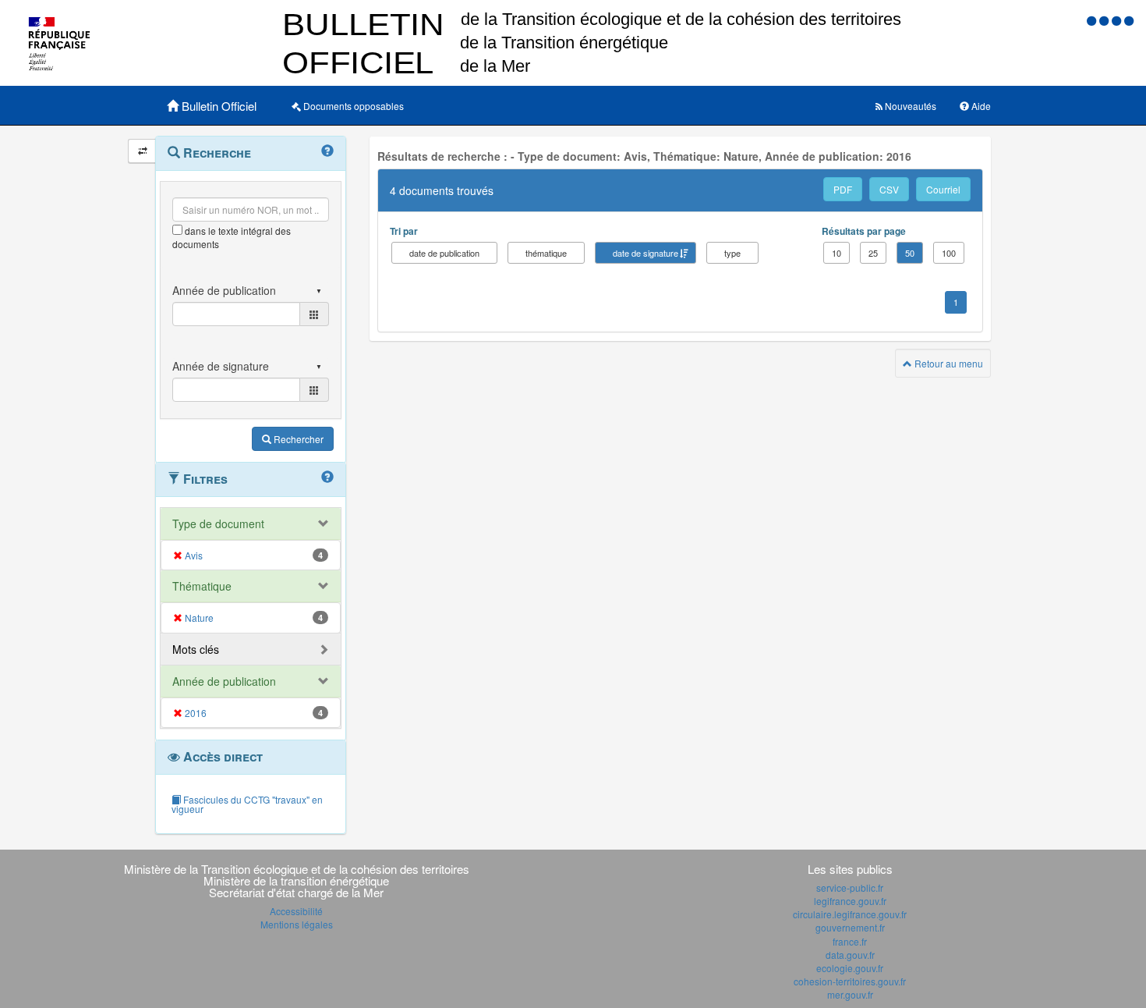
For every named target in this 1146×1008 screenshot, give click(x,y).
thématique (546, 253)
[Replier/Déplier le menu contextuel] (142, 151)
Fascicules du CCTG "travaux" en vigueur (247, 804)
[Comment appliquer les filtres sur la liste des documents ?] (327, 477)
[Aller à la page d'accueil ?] (1129, 20)
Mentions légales (296, 924)
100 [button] (949, 253)
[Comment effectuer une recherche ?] (327, 151)
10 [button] (836, 253)
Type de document (218, 523)
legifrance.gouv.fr (850, 900)
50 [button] (909, 253)
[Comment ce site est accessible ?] (1093, 20)
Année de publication (224, 681)
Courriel (943, 189)
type (732, 253)
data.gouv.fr (850, 954)
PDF (842, 189)
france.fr (850, 941)
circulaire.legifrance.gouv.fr (850, 914)
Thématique (202, 586)
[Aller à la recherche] (1118, 20)
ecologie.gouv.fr (849, 967)
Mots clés (195, 649)
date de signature (645, 253)
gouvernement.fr (850, 927)
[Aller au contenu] (1105, 20)
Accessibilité (296, 910)
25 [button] (873, 253)
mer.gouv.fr (850, 994)
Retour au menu (947, 363)
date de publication (444, 253)
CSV (889, 189)
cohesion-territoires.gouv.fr (850, 981)
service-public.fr (849, 887)
